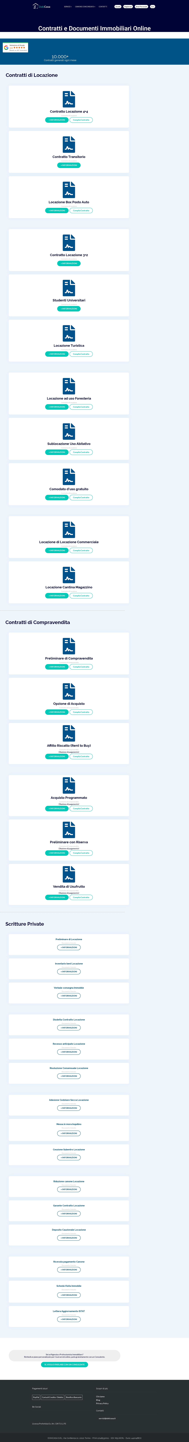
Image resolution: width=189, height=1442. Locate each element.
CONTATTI (103, 7)
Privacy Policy (102, 1403)
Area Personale (141, 7)
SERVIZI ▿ (68, 7)
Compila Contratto (81, 120)
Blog (98, 1400)
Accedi (118, 7)
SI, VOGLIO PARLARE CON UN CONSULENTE (65, 1364)
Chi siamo (100, 1396)
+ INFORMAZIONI (57, 120)
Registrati (128, 7)
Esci (152, 7)
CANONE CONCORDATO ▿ (85, 7)
